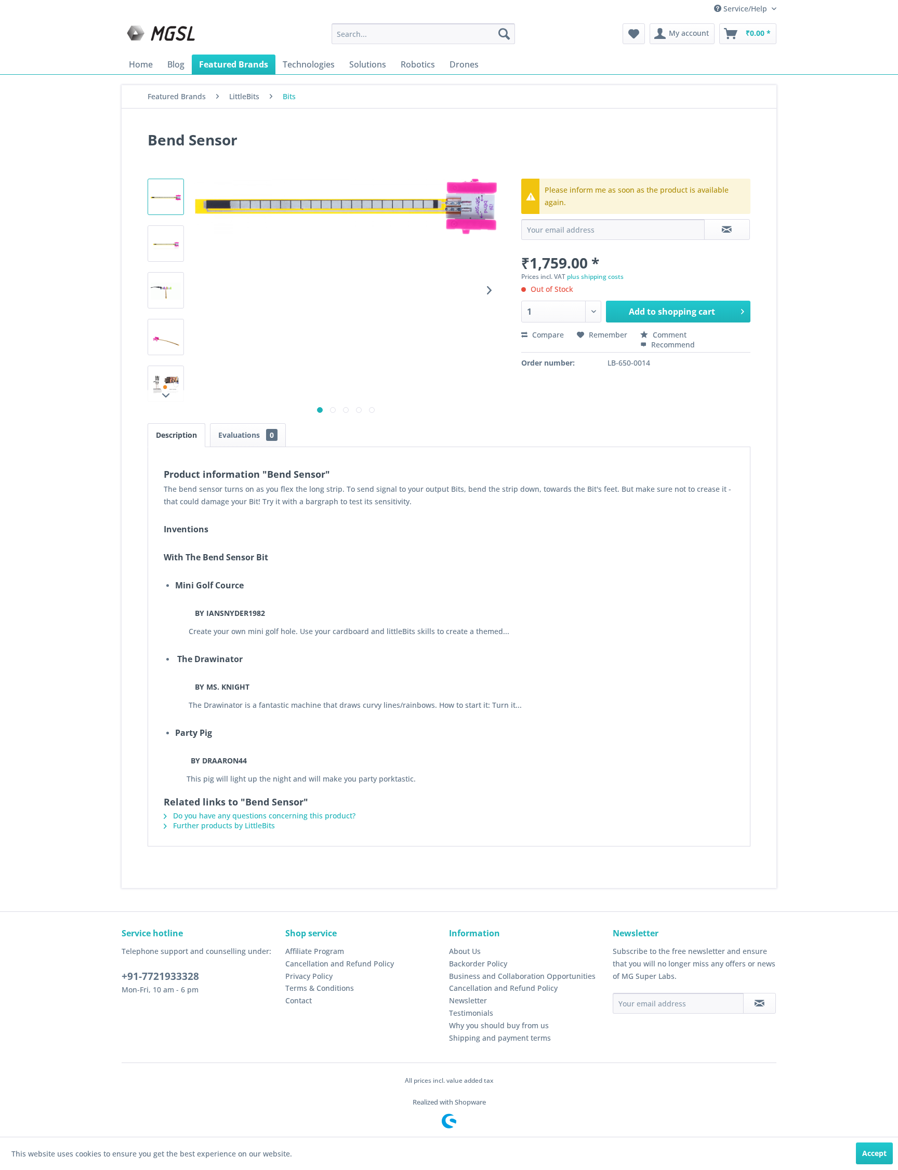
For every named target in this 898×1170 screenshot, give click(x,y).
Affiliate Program (314, 951)
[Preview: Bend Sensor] (166, 197)
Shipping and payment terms (500, 1038)
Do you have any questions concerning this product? (263, 816)
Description (176, 435)
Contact (298, 1000)
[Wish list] (634, 33)
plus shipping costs (595, 276)
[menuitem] (423, 33)
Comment (668, 335)
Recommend (672, 344)
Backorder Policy (478, 964)
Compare (547, 335)
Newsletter (468, 1000)
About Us (465, 951)
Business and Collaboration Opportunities (522, 976)
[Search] (504, 33)
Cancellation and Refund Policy (339, 964)
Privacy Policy (309, 976)
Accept (874, 1153)
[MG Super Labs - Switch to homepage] (162, 36)
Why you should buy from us (499, 1025)
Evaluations (246, 435)
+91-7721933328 (160, 976)
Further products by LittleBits (223, 825)
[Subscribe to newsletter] (759, 1003)
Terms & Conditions (319, 988)
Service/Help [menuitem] (745, 9)
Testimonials (471, 1013)
